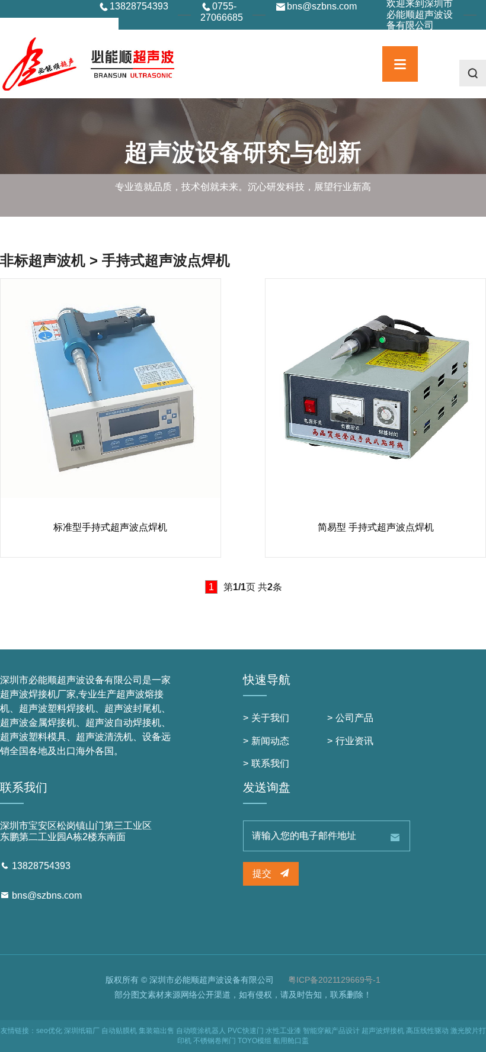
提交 (263, 873)
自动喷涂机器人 (201, 1031)
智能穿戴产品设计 (331, 1031)
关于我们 (270, 718)
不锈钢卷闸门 (214, 1041)
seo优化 (49, 1031)
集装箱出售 (156, 1031)
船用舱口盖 (291, 1041)
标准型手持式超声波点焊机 (110, 527)
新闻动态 (270, 741)
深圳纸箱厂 (82, 1031)
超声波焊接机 (383, 1031)
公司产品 (354, 718)
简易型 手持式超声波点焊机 (376, 527)
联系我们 (270, 763)
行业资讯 (354, 741)
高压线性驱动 (427, 1031)
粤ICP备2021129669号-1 (334, 980)
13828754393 (41, 866)
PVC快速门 (246, 1031)
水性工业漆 (283, 1031)
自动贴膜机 (119, 1031)
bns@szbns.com (47, 895)
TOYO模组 (254, 1041)
